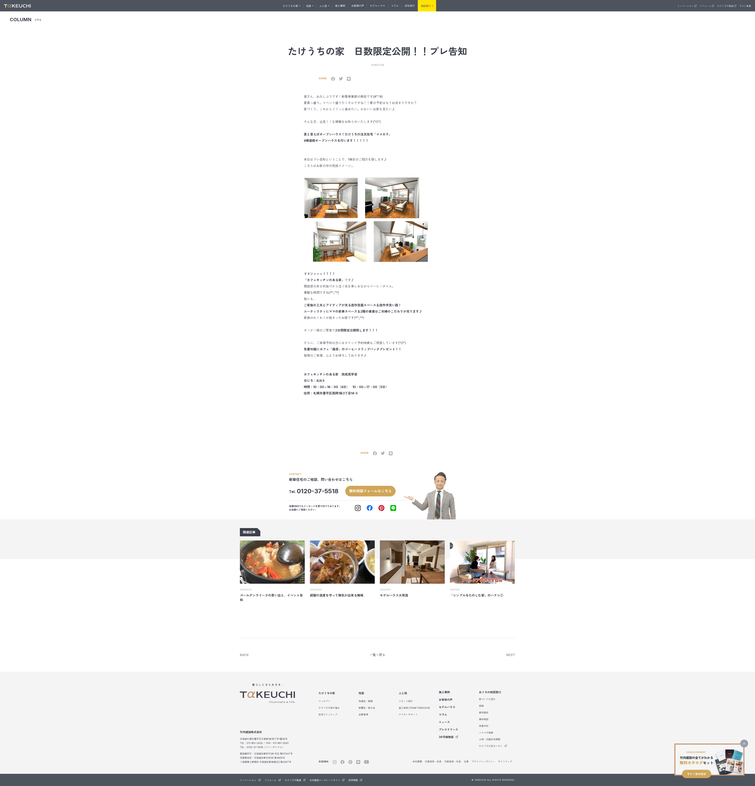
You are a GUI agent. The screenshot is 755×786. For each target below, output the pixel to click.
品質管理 (363, 714)
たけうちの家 (327, 693)
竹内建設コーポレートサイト (324, 780)
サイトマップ (505, 761)
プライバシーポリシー (483, 761)
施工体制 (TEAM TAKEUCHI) (414, 707)
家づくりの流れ (487, 699)
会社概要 (417, 761)
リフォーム (705, 6)
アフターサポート (408, 714)
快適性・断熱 (366, 701)
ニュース (444, 722)
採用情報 (353, 780)
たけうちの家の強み (329, 707)
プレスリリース (448, 729)
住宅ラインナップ (328, 714)
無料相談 (483, 719)
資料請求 (483, 712)
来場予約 (483, 725)
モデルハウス (377, 5)
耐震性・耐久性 (367, 707)
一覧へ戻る (377, 655)
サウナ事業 (745, 6)
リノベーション (685, 6)
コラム (395, 5)
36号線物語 (446, 737)
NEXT (510, 655)
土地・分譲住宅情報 (489, 739)
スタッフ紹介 (406, 701)
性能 (361, 693)
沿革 (466, 761)
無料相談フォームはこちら (370, 491)
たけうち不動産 (725, 6)
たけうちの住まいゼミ (491, 746)
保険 (481, 705)
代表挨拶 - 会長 (433, 761)
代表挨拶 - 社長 (452, 761)
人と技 (403, 693)
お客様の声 (357, 5)
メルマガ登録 (486, 732)
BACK (244, 655)
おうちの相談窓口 (490, 692)
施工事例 (340, 5)
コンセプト (324, 701)
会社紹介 (410, 5)
